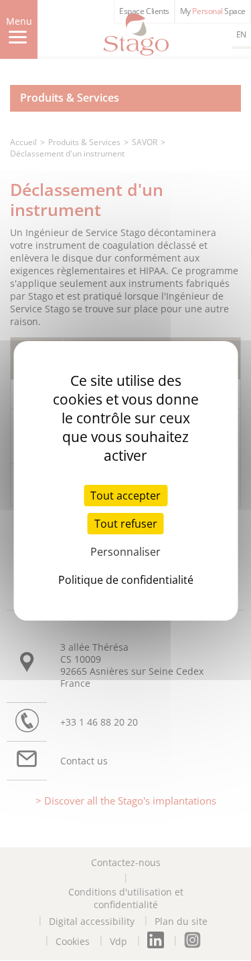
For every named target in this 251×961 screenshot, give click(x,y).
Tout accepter (125, 495)
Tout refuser (125, 523)
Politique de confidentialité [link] (125, 579)
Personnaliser (125, 551)
